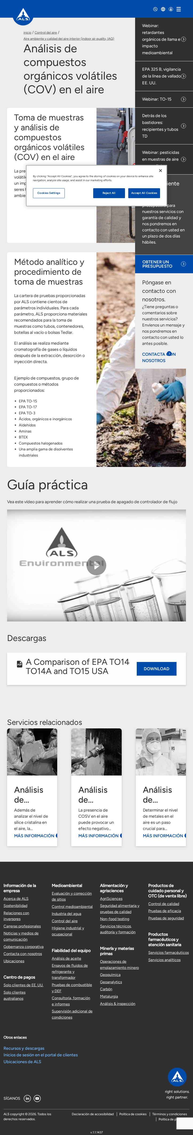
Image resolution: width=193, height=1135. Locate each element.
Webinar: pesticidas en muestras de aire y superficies (160, 159)
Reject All (109, 193)
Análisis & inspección (117, 1003)
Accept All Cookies (144, 193)
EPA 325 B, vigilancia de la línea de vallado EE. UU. (161, 76)
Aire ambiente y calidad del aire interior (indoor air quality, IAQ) (69, 39)
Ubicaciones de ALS (22, 1061)
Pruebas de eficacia (164, 911)
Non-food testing (114, 919)
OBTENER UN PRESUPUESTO (157, 264)
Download (156, 668)
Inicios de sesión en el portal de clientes (41, 1054)
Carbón (106, 989)
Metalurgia (109, 996)
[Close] (160, 170)
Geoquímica (110, 974)
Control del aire (46, 33)
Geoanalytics (111, 982)
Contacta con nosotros (23, 953)
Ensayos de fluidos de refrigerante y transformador (70, 971)
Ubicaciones (14, 961)
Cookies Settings (48, 193)
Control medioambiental (72, 906)
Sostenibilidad (15, 905)
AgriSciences (111, 898)
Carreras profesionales (22, 926)
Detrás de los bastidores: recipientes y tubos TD (160, 126)
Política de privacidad (174, 1119)
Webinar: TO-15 (156, 99)
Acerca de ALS (16, 898)
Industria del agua (66, 913)
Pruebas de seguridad (166, 918)
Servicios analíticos (164, 960)
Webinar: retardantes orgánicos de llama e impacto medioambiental (161, 39)
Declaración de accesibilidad (93, 1114)
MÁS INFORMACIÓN (34, 835)
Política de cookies (133, 1114)
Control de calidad (163, 904)
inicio (27, 33)
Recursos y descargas (24, 1048)
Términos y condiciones (169, 1114)
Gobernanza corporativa (24, 946)
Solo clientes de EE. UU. (23, 985)
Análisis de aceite (66, 958)
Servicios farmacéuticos (168, 952)
